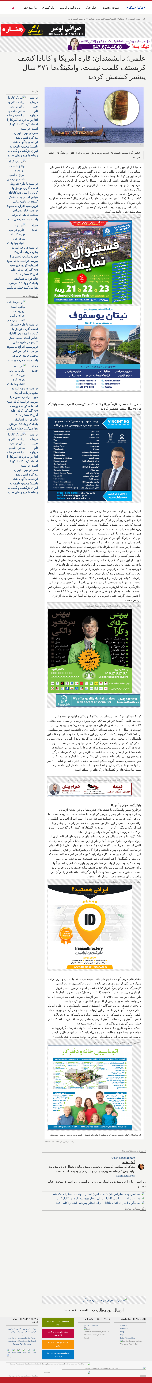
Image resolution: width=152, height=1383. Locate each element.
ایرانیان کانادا (31, 1332)
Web (21, 1344)
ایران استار (32, 1329)
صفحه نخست (110, 7)
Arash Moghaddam (123, 1157)
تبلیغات (11, 1332)
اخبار (22, 1332)
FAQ (122, 1332)
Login (122, 1335)
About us (123, 1325)
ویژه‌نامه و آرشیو (70, 7)
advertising (12, 1341)
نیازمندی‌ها (30, 7)
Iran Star (11, 1338)
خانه (144, 19)
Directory (27, 1344)
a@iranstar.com (125, 1175)
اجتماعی (17, 1332)
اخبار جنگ (91, 7)
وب (17, 1329)
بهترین (25, 1329)
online (28, 1341)
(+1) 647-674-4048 (91, 1325)
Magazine (21, 1341)
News (33, 1338)
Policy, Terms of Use (127, 1338)
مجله (20, 1329)
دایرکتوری (48, 7)
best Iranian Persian (23, 1338)
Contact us (124, 1329)
